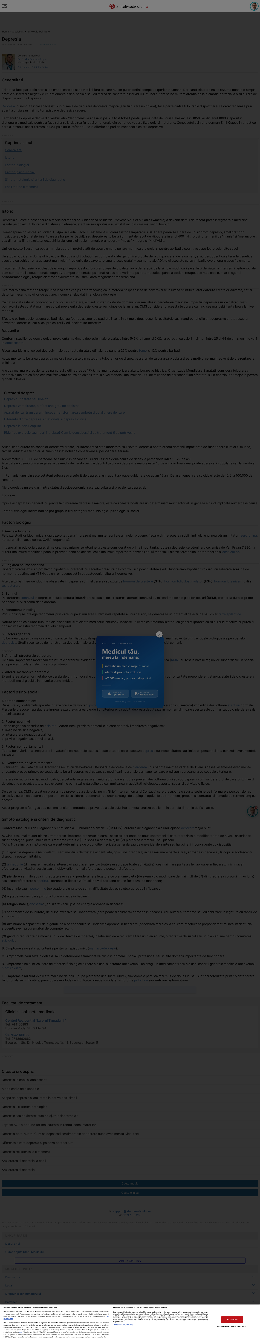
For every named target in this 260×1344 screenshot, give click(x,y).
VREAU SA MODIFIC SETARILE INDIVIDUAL (231, 1327)
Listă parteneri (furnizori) (123, 1324)
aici (20, 1332)
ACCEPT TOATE (232, 1319)
